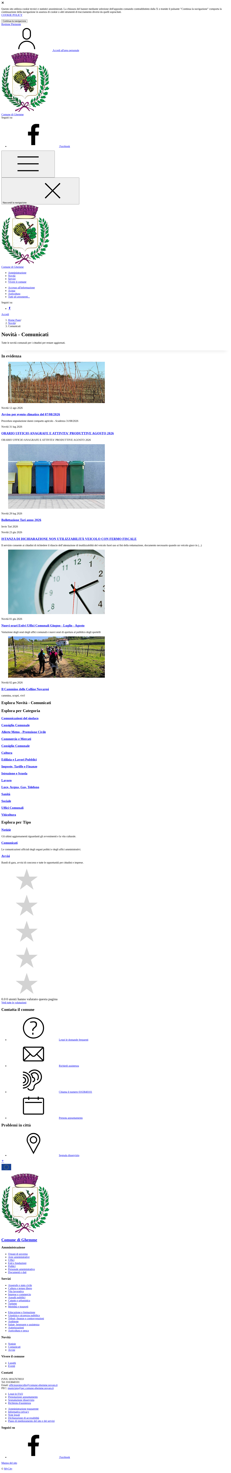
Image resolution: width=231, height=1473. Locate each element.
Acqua (11, 290)
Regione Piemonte (11, 24)
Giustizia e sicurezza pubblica (24, 1315)
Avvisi (11, 1349)
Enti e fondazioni (17, 1263)
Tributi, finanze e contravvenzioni (26, 1318)
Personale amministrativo (21, 1269)
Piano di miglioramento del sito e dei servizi (31, 1421)
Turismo (12, 1303)
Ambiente (13, 1321)
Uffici (11, 1260)
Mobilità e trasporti (18, 1306)
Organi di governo (18, 1254)
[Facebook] (9, 308)
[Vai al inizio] (2, 1161)
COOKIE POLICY (11, 15)
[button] (17, 272)
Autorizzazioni (16, 1327)
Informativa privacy (18, 1411)
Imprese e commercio (19, 1294)
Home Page (14, 320)
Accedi (5, 314)
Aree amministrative (19, 1257)
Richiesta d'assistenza (19, 1403)
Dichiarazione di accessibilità (23, 1417)
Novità (11, 323)
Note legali (14, 1414)
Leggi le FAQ (15, 1393)
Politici (12, 1266)
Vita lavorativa (16, 1291)
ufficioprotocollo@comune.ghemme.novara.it (33, 1385)
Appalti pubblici (16, 1297)
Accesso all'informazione (21, 287)
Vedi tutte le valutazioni (13, 1002)
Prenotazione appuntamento (23, 1397)
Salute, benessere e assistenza (23, 1324)
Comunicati (14, 1346)
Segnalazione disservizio (21, 1400)
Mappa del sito (9, 1462)
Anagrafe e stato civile (20, 1285)
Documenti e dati (17, 1272)
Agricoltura (14, 293)
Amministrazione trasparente (23, 1408)
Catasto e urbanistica (19, 1300)
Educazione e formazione (21, 1312)
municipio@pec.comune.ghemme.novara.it (31, 1388)
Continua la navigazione (14, 21)
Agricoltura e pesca (18, 1330)
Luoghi (12, 1362)
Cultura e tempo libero (20, 1288)
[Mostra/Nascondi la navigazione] (28, 164)
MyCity (8, 1468)
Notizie (12, 1343)
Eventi (11, 1366)
